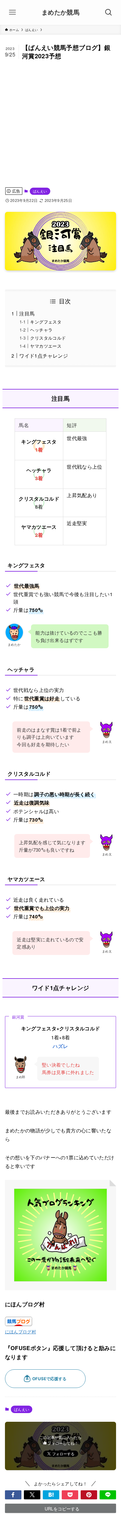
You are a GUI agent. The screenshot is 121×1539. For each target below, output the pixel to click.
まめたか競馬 (60, 12)
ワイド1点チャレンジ (43, 355)
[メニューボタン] (12, 12)
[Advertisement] (60, 123)
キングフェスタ (45, 322)
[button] (13, 1495)
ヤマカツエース (45, 346)
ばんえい (40, 191)
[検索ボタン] (108, 12)
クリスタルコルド (48, 338)
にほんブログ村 (20, 1331)
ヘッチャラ (41, 330)
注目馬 (26, 313)
